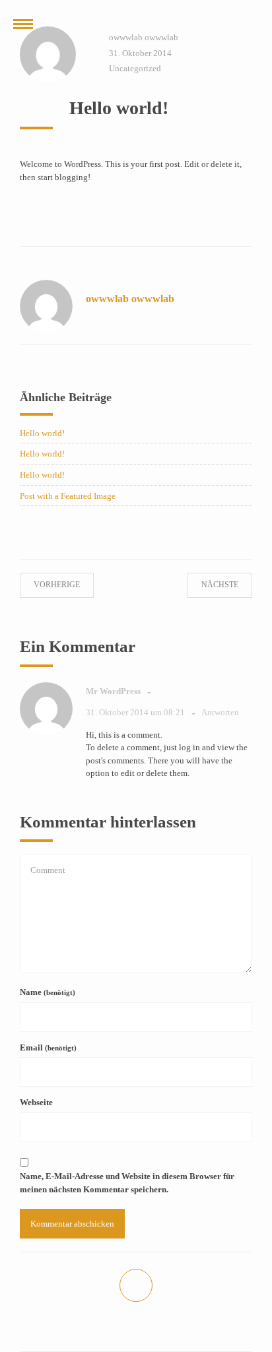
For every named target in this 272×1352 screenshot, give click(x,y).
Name (47, 992)
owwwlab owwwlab (143, 37)
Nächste (207, 584)
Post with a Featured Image (68, 496)
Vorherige (69, 584)
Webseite (36, 1102)
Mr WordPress (113, 691)
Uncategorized (135, 68)
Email (48, 1047)
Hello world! (42, 433)
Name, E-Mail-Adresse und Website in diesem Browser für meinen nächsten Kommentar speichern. (127, 1182)
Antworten (220, 712)
